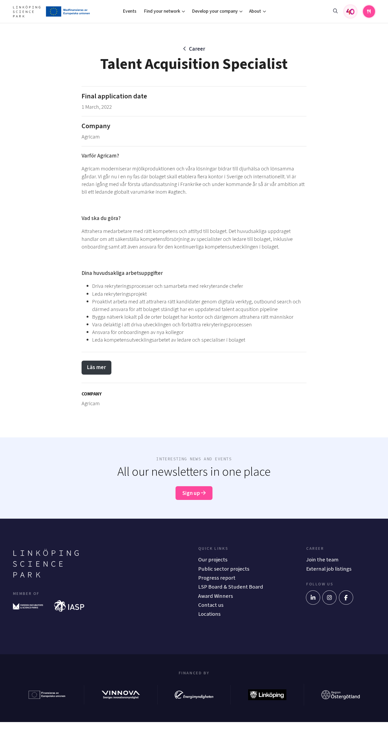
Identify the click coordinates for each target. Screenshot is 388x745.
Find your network (162, 11)
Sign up (191, 493)
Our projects (213, 559)
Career (197, 49)
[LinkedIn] (313, 597)
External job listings (329, 569)
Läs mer (96, 367)
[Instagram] (329, 597)
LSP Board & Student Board (230, 587)
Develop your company (215, 11)
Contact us (211, 605)
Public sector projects (223, 569)
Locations (209, 614)
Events (129, 11)
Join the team (322, 559)
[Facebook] (346, 597)
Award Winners (215, 596)
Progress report (216, 578)
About (255, 11)
